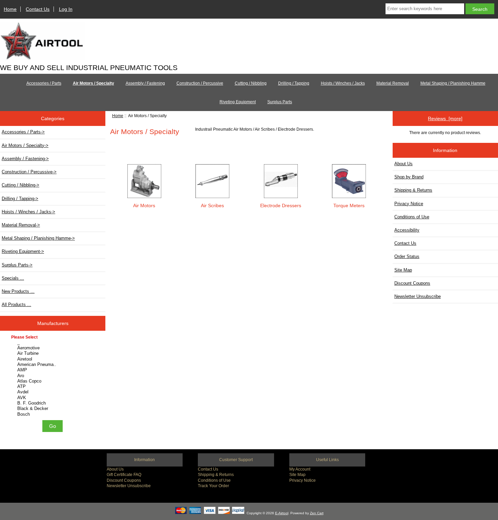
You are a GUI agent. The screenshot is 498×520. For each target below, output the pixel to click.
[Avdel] (54, 392)
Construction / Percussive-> (29, 171)
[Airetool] (54, 359)
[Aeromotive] (54, 348)
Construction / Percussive (200, 83)
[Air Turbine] (54, 353)
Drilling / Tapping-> (20, 198)
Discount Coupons (412, 283)
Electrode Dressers (280, 205)
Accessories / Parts (43, 83)
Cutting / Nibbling (251, 83)
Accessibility (406, 230)
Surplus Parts (279, 102)
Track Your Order (213, 485)
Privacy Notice (408, 203)
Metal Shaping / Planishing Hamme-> (38, 238)
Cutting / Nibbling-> (20, 185)
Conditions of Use (411, 216)
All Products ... (16, 304)
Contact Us (37, 9)
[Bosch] (54, 414)
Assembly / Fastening (145, 83)
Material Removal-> (21, 225)
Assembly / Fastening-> (25, 158)
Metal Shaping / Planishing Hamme (452, 83)
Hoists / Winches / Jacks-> (28, 211)
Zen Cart (317, 513)
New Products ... (18, 291)
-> (25, 145)
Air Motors (144, 205)
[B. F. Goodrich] (54, 403)
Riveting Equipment (238, 102)
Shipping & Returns (413, 190)
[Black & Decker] (54, 408)
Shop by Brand (408, 176)
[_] (54, 342)
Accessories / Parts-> (23, 131)
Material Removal (392, 83)
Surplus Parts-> (17, 264)
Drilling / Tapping (293, 83)
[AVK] (54, 397)
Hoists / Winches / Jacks (343, 83)
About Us (403, 163)
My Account (299, 469)
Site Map (403, 270)
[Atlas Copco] (54, 381)
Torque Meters (349, 205)
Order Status (406, 256)
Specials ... (13, 278)
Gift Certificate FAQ (124, 474)
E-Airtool (281, 513)
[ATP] (54, 386)
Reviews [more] (445, 118)
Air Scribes (212, 205)
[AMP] (54, 370)
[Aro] (54, 375)
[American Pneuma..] (54, 364)
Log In (65, 9)
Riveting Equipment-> (23, 251)
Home (10, 9)
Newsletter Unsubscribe (417, 296)
